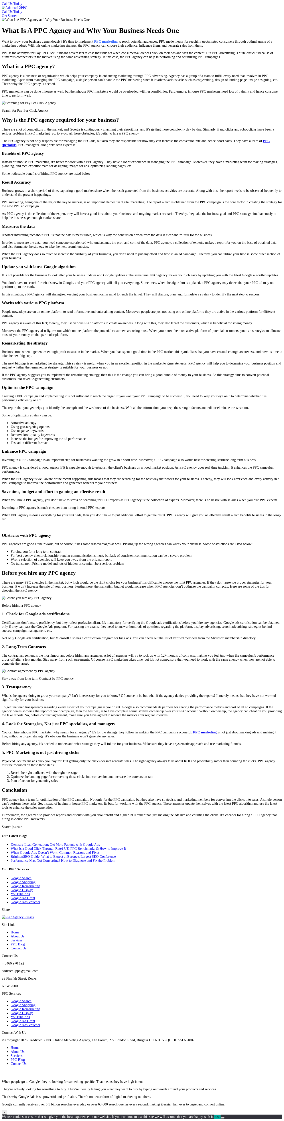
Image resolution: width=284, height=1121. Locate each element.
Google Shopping (23, 882)
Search (6, 827)
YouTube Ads (20, 894)
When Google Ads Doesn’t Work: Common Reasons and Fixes (55, 852)
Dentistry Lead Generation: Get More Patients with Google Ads (55, 844)
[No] (223, 1118)
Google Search (21, 878)
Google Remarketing (25, 886)
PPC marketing (106, 41)
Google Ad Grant (23, 898)
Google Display (22, 890)
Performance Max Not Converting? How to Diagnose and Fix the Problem (63, 860)
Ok (217, 1117)
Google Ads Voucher (25, 902)
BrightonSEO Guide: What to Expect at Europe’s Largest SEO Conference (63, 856)
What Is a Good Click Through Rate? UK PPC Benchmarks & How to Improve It (68, 848)
